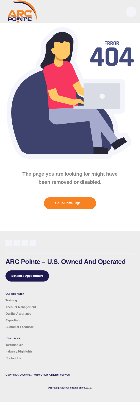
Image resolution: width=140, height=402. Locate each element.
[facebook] (8, 243)
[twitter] (16, 243)
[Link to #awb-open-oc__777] (131, 12)
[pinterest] (25, 243)
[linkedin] (33, 243)
